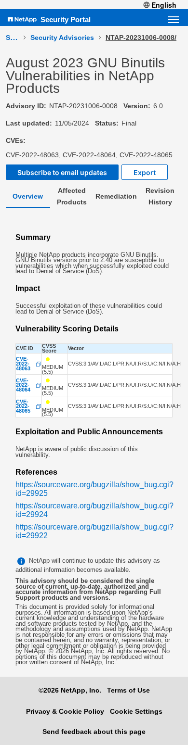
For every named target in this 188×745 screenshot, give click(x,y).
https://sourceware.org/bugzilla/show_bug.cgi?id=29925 (94, 488)
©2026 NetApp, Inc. (70, 690)
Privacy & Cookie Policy (65, 711)
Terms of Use (128, 690)
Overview (28, 196)
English (163, 5)
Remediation (116, 196)
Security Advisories (62, 37)
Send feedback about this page (94, 731)
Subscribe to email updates (62, 172)
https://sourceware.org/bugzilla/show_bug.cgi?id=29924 (94, 510)
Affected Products (72, 196)
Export (145, 172)
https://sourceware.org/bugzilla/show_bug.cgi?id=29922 (94, 531)
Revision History (160, 196)
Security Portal (65, 19)
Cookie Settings (136, 711)
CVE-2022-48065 (23, 407)
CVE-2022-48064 (23, 385)
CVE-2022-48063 (23, 364)
